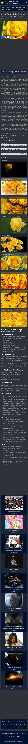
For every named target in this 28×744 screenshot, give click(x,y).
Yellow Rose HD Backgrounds (14, 16)
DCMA (24, 37)
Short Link (4, 143)
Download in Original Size (8, 76)
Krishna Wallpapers (14, 736)
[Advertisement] (14, 55)
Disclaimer (4, 733)
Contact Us (24, 733)
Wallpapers (3, 16)
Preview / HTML (5, 147)
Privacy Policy (14, 733)
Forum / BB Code (5, 152)
